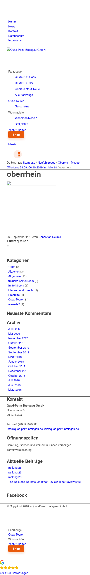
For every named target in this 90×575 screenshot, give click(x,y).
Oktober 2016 (16, 375)
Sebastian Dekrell (50, 237)
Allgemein (14, 276)
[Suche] (9, 139)
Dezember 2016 (18, 371)
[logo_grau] (39, 49)
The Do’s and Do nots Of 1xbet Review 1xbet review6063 (44, 482)
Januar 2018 (16, 361)
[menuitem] (45, 21)
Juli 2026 (14, 329)
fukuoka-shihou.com (21, 281)
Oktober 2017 (16, 366)
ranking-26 (14, 467)
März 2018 (15, 357)
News (11, 26)
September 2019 (18, 347)
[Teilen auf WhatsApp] (12, 246)
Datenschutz (16, 36)
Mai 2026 (14, 333)
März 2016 (15, 389)
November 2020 (18, 338)
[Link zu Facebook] (9, 2)
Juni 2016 (14, 385)
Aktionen (13, 271)
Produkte (14, 295)
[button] (45, 568)
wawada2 (14, 304)
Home (12, 21)
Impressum (15, 40)
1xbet (11, 267)
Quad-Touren (16, 299)
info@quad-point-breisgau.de (25, 429)
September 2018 (18, 352)
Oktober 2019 (16, 343)
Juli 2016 (14, 380)
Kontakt (13, 31)
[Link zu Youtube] (9, 7)
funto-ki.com (16, 285)
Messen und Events (21, 290)
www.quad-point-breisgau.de (61, 429)
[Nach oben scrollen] (1, 557)
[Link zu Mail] (9, 12)
